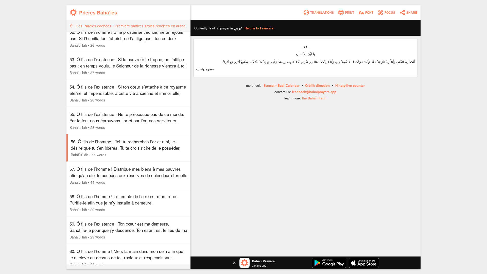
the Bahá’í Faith (314, 98)
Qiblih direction (317, 85)
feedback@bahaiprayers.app (314, 91)
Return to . (259, 28)
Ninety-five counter (350, 85)
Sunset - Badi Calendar (282, 85)
